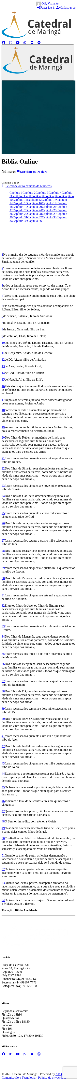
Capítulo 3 (42, 192)
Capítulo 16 (34, 203)
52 (3, 869)
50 (3, 838)
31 (3, 595)
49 (3, 828)
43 (3, 763)
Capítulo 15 (20, 203)
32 (3, 605)
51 (3, 855)
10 (3, 342)
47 (3, 811)
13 (3, 366)
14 (3, 373)
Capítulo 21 (49, 206)
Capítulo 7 (30, 196)
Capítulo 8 (43, 196)
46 (3, 801)
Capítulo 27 (20, 213)
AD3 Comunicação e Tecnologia (32, 1075)
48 (3, 821)
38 (3, 691)
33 (3, 626)
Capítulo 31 (20, 217)
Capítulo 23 (20, 210)
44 (3, 773)
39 (3, 708)
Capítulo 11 (20, 199)
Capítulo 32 (34, 217)
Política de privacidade (52, 1077)
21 (3, 458)
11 (3, 353)
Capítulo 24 (34, 210)
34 (3, 636)
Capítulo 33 (49, 217)
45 (3, 787)
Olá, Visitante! (50, 3)
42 (3, 746)
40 (3, 718)
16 (3, 386)
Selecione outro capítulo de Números (29, 186)
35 (3, 653)
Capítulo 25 (49, 210)
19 (3, 427)
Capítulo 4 (55, 192)
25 (3, 513)
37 (3, 681)
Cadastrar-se (67, 7)
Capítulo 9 (56, 196)
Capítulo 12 (34, 199)
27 (3, 540)
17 (3, 400)
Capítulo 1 (16, 192)
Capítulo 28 (34, 213)
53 (3, 883)
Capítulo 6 (17, 196)
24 (3, 496)
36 (3, 664)
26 (3, 523)
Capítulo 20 (34, 206)
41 (3, 736)
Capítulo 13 (49, 199)
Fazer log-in (47, 7)
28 (3, 550)
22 (3, 468)
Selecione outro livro (33, 171)
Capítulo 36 (34, 221)
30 (3, 578)
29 (3, 568)
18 (3, 410)
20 (3, 437)
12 (3, 359)
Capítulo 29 (49, 213)
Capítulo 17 (49, 203)
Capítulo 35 (20, 221)
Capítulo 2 (29, 192)
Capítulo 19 (20, 206)
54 (3, 900)
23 (3, 485)
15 (3, 379)
